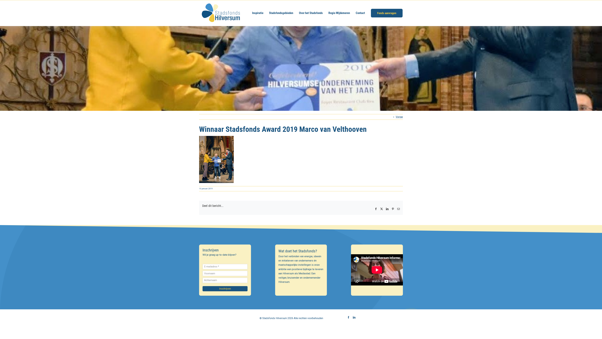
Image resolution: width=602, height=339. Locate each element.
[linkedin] (354, 317)
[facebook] (348, 317)
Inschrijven (225, 288)
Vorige (399, 116)
